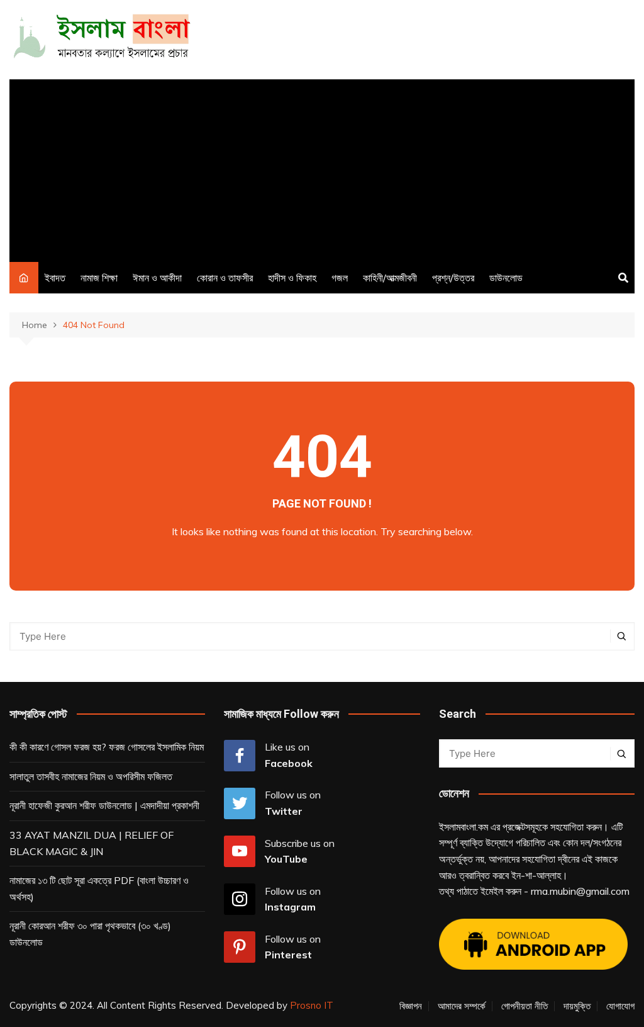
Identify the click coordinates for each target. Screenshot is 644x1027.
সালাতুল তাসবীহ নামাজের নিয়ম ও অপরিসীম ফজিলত (90, 776)
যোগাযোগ (620, 1006)
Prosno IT (311, 1005)
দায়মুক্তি (577, 1006)
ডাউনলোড (506, 277)
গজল (339, 277)
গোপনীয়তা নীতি (524, 1006)
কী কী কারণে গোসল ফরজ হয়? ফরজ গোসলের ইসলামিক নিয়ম (106, 746)
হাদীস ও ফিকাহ (292, 277)
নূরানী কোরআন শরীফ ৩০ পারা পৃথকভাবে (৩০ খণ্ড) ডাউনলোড (90, 933)
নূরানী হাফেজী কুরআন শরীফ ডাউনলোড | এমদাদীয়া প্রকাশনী (104, 805)
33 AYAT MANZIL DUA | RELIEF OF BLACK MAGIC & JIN (91, 843)
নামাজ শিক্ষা (99, 277)
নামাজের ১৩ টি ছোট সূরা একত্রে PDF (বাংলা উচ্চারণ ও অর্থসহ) (99, 888)
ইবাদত (55, 277)
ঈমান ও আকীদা (157, 277)
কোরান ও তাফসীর (225, 277)
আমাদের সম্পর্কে (462, 1006)
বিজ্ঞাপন (410, 1006)
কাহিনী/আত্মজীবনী (390, 277)
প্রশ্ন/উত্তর (453, 277)
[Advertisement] (322, 167)
